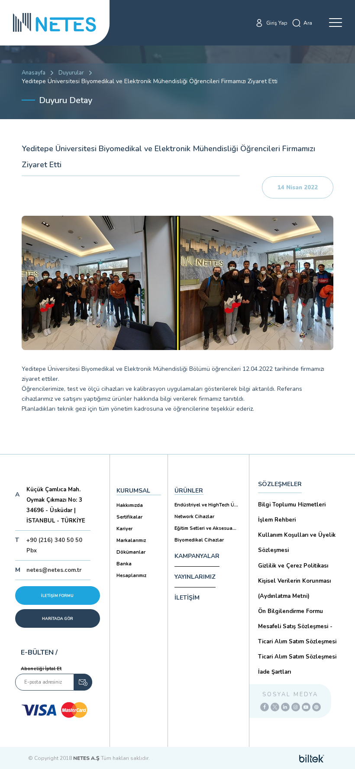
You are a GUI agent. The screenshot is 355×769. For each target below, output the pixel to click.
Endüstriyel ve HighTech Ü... (206, 505)
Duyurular (71, 73)
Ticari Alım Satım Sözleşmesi (297, 657)
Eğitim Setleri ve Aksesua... (205, 528)
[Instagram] (295, 707)
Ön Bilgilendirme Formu (290, 611)
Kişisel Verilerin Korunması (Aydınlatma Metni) (294, 588)
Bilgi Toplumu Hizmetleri (292, 505)
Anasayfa (33, 73)
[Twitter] (275, 707)
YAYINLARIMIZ (195, 577)
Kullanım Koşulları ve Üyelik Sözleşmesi (297, 542)
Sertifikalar (129, 517)
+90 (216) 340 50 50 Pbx (54, 545)
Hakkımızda (129, 505)
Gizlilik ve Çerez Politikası (293, 566)
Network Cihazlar (194, 516)
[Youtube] (306, 707)
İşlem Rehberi (277, 520)
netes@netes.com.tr (53, 570)
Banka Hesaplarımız (131, 570)
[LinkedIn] (285, 707)
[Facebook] (264, 707)
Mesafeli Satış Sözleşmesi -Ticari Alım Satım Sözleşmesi (297, 634)
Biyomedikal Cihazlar (199, 540)
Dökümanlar (130, 552)
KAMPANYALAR (196, 556)
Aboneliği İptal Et (41, 668)
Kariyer (124, 529)
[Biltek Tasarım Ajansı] (312, 758)
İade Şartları (274, 672)
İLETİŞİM (187, 598)
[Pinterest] (316, 707)
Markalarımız (131, 540)
